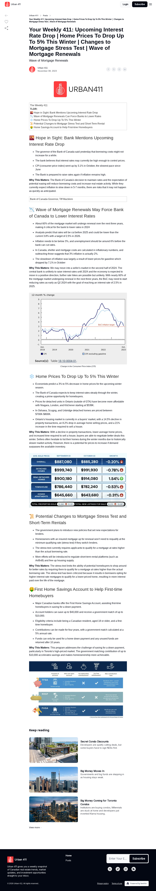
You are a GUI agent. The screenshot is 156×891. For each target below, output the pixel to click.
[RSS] (133, 869)
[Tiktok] (117, 869)
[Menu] (150, 4)
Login (125, 4)
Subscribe (140, 4)
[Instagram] (125, 869)
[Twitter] (109, 869)
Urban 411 (33, 15)
